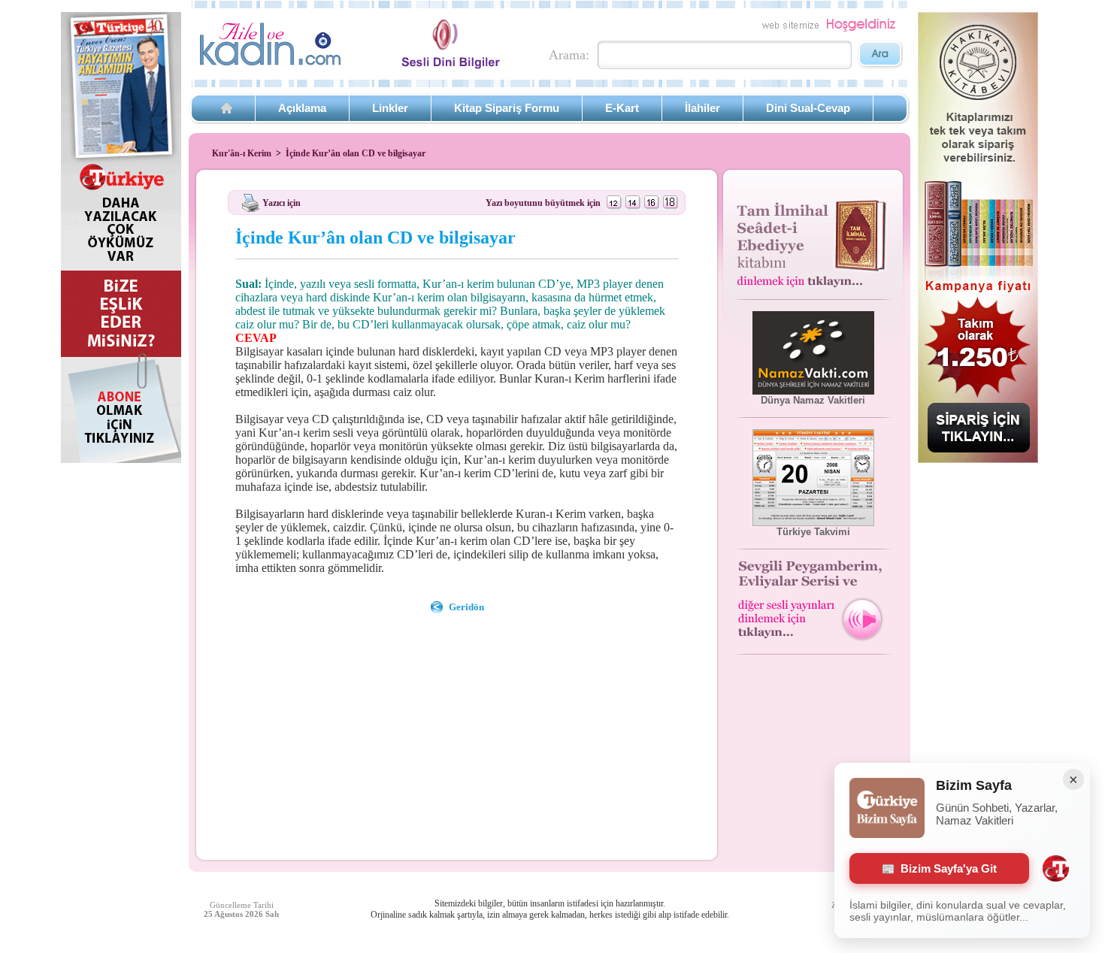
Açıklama (302, 107)
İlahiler (702, 107)
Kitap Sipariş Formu (506, 107)
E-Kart (622, 107)
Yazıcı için (281, 202)
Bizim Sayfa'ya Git (949, 868)
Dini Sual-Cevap (808, 107)
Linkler (390, 107)
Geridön (466, 607)
